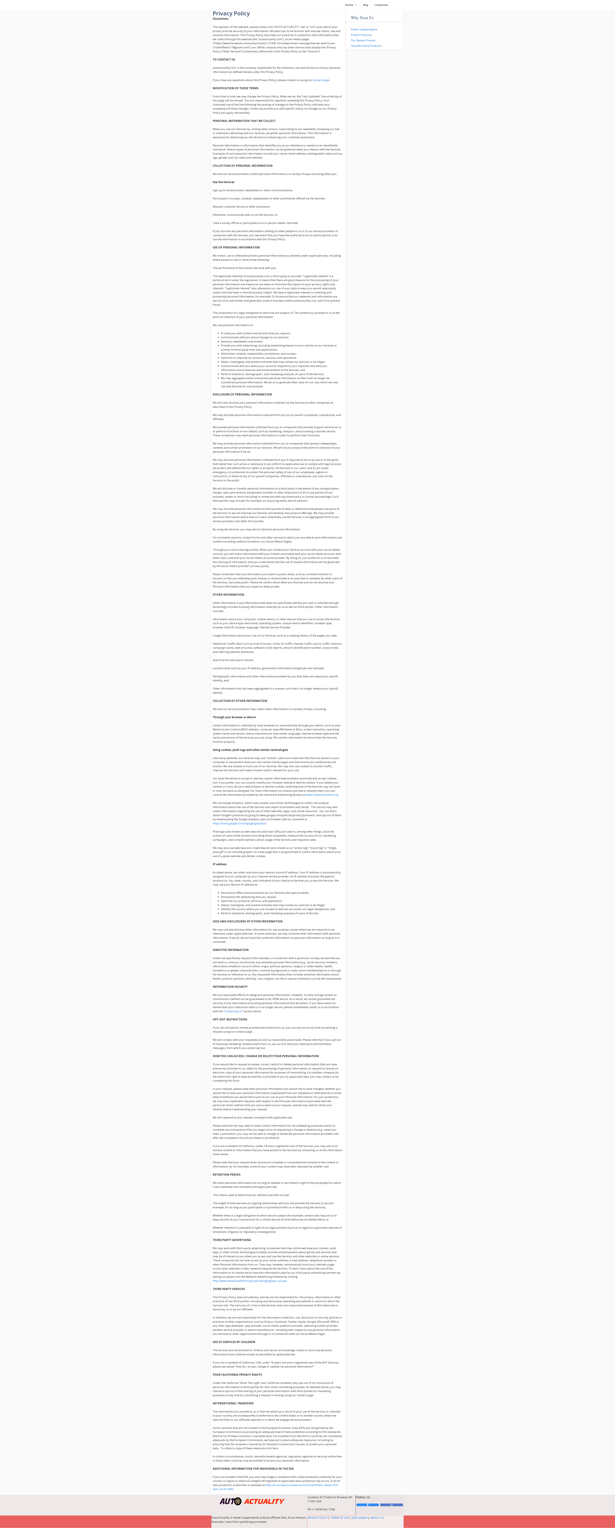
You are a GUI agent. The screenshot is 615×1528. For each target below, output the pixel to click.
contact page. (321, 80)
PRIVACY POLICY (318, 1518)
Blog (365, 4)
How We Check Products (366, 46)
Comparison (381, 4)
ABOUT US (377, 1518)
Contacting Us (233, 1011)
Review (349, 4)
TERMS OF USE (339, 1518)
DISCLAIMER (359, 1518)
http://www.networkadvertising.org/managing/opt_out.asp (250, 1281)
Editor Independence (364, 29)
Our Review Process (363, 40)
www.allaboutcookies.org (322, 795)
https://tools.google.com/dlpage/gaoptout (239, 823)
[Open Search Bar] (395, 5)
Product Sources (361, 35)
